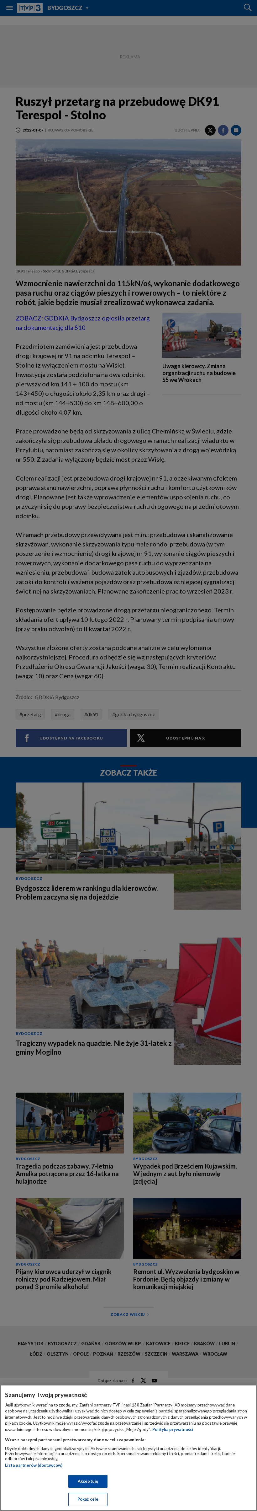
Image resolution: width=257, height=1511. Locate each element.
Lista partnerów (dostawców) (33, 1465)
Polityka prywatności (172, 1429)
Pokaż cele (87, 1499)
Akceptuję (88, 1481)
